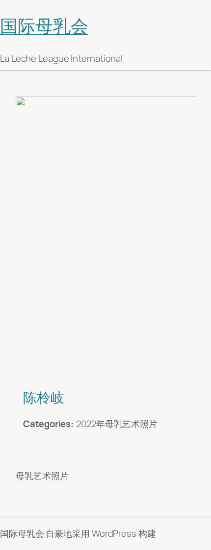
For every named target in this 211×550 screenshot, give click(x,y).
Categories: (48, 423)
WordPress (114, 533)
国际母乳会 (44, 26)
